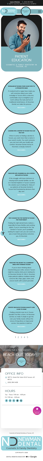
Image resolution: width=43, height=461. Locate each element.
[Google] (21, 400)
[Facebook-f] (6, 400)
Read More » (21, 107)
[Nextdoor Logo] (17, 400)
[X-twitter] (13, 400)
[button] (3, 233)
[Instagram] (10, 400)
